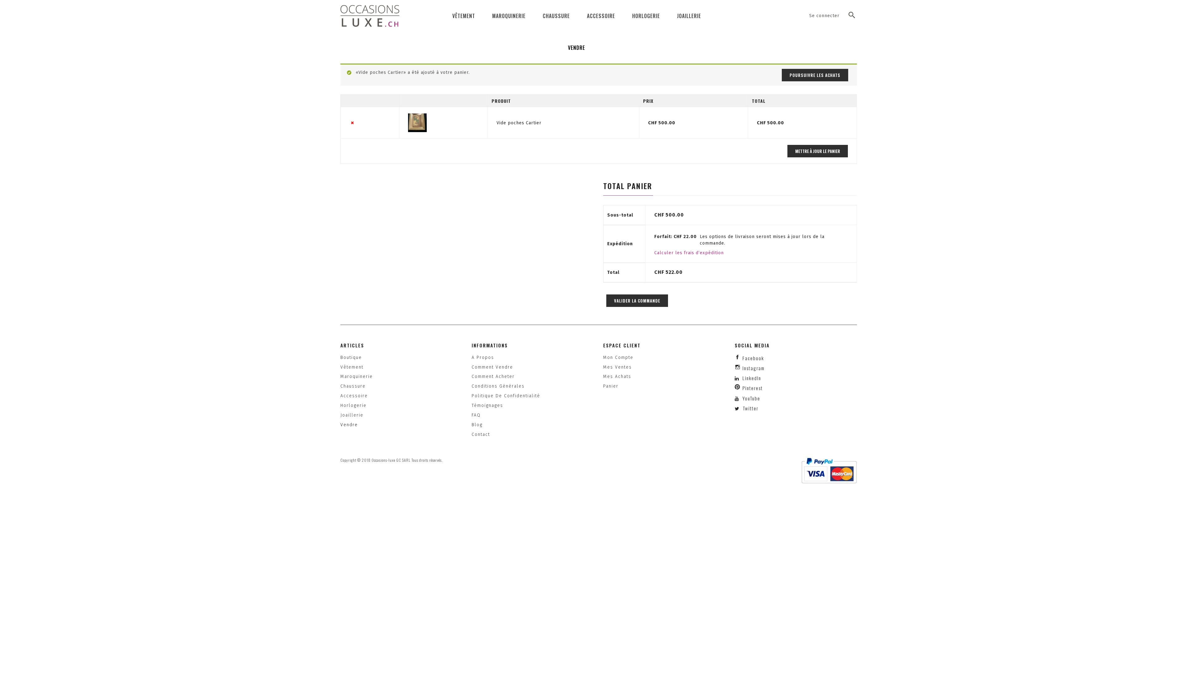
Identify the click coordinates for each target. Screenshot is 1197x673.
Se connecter (824, 15)
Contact (481, 434)
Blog (477, 424)
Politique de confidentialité (506, 396)
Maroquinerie (509, 16)
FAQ (476, 415)
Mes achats (617, 376)
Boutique (351, 357)
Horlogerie (646, 16)
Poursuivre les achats (815, 75)
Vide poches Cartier (519, 123)
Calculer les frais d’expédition (689, 252)
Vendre (576, 47)
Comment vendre (492, 367)
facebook (753, 358)
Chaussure (556, 16)
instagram (754, 368)
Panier (610, 386)
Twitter (749, 408)
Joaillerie (689, 16)
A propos (483, 357)
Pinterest (753, 387)
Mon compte (618, 357)
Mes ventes (617, 367)
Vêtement (463, 16)
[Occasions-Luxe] (370, 15)
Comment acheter (493, 376)
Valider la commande (637, 301)
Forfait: (675, 236)
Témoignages (487, 405)
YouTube (750, 398)
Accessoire (601, 16)
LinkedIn (752, 378)
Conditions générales (498, 386)
